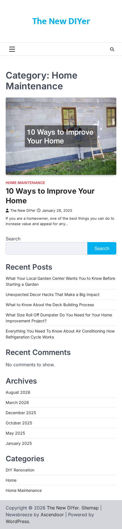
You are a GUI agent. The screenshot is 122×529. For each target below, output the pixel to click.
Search (13, 239)
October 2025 (19, 422)
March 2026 (17, 402)
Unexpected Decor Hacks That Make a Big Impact (53, 294)
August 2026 (18, 392)
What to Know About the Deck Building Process (50, 304)
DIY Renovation (20, 469)
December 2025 (21, 412)
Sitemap (90, 508)
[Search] (112, 49)
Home (11, 480)
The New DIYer (61, 21)
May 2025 (15, 433)
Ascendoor (52, 514)
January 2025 (19, 443)
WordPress (17, 521)
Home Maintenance (25, 183)
